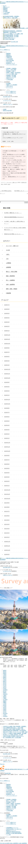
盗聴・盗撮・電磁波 (11, 288)
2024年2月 (6, 390)
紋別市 (4, 705)
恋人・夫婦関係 (10, 280)
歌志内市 (5, 713)
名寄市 (4, 676)
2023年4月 (6, 425)
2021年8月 (6, 507)
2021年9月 (6, 502)
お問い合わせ (9, 86)
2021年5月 (6, 520)
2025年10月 (7, 343)
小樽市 (4, 695)
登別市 (4, 708)
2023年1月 (6, 438)
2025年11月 (7, 339)
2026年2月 (6, 326)
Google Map (8, 773)
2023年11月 (7, 399)
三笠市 (4, 714)
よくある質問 (6, 12)
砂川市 (4, 691)
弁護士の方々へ (11, 37)
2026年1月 (6, 330)
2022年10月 (7, 451)
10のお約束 (9, 61)
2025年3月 (6, 365)
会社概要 (5, 11)
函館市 (4, 701)
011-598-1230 (14, 41)
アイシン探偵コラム (11, 92)
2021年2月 (6, 533)
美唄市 (4, 692)
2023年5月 (6, 421)
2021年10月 (7, 498)
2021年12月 (7, 490)
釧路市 (4, 677)
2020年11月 (7, 545)
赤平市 (4, 687)
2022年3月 (6, 477)
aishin (9, 184)
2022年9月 (6, 455)
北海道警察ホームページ (12, 827)
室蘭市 (4, 702)
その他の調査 (11, 39)
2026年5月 (6, 313)
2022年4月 (6, 472)
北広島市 (5, 716)
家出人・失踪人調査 (12, 17)
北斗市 (4, 712)
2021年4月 (6, 524)
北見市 (4, 680)
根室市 (4, 673)
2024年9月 (6, 382)
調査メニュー (6, 7)
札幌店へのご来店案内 (11, 84)
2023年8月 (6, 408)
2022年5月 (6, 468)
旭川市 (4, 683)
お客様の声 (6, 13)
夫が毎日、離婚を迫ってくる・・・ (13, 212)
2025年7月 (6, 352)
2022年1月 (6, 485)
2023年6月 (6, 416)
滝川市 (4, 685)
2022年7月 (6, 459)
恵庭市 (4, 696)
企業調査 (8, 267)
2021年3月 (6, 528)
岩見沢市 (5, 694)
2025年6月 (6, 356)
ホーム (4, 5)
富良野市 (5, 689)
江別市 (4, 706)
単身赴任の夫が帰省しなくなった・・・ (14, 234)
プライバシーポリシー (11, 64)
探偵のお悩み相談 (7, 110)
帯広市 (4, 678)
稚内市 (4, 671)
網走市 (4, 681)
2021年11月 (7, 494)
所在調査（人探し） (11, 71)
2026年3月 (6, 322)
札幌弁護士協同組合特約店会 (13, 831)
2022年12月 (7, 442)
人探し (8, 254)
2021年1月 (6, 537)
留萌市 (4, 670)
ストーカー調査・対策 (17, 33)
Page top (2, 764)
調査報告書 (9, 56)
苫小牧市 (5, 699)
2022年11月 (7, 446)
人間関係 (8, 263)
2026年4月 (6, 317)
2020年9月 (6, 554)
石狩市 (4, 710)
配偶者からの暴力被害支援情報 (13, 833)
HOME (4, 109)
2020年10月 (7, 550)
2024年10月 (7, 378)
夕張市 (4, 674)
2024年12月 (7, 369)
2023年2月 (6, 434)
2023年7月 (6, 412)
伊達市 (4, 709)
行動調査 (8, 293)
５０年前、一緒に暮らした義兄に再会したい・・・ (14, 222)
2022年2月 (6, 481)
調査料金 (5, 9)
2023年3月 (6, 429)
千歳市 (4, 698)
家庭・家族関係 (10, 276)
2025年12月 (7, 335)
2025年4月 (6, 360)
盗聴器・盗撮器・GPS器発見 (13, 72)
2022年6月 (6, 464)
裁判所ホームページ (11, 830)
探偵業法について (10, 63)
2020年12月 (7, 541)
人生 (7, 258)
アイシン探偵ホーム (5, 49)
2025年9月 (6, 347)
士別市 (4, 703)
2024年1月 (6, 395)
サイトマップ (9, 87)
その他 (8, 250)
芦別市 (4, 688)
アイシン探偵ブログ (11, 91)
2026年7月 (6, 304)
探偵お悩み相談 (10, 60)
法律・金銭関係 (10, 284)
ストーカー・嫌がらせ (12, 182)
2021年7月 (6, 511)
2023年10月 (7, 403)
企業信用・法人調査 (14, 36)
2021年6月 (6, 515)
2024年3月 (6, 386)
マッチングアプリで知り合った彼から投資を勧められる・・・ (15, 228)
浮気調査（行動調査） (14, 16)
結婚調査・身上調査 (14, 35)
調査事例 (5, 8)
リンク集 (8, 834)
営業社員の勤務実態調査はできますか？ (14, 217)
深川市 (4, 684)
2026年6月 (6, 309)
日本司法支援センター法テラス (13, 829)
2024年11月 (7, 373)
